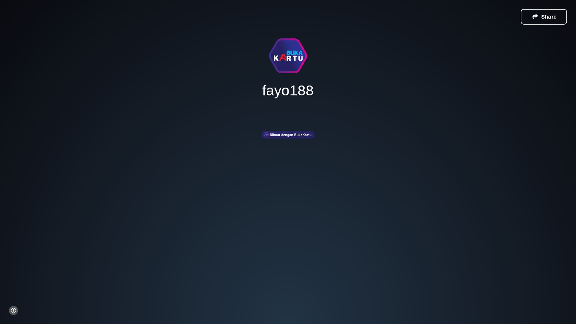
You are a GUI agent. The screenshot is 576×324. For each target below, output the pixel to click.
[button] (544, 17)
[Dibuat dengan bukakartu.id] (288, 142)
